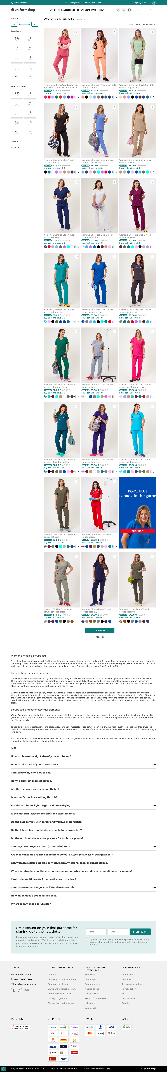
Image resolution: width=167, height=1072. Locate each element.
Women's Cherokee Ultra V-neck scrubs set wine (135, 236)
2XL (17, 68)
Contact (52, 974)
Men (60, 10)
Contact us (127, 974)
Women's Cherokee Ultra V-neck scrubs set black (59, 161)
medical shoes (78, 729)
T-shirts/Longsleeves (95, 998)
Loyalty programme (57, 998)
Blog (124, 993)
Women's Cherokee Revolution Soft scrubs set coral (98, 86)
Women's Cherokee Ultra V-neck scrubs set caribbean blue (59, 460)
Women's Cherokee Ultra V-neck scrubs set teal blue (59, 310)
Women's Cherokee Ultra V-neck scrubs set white (97, 236)
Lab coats (90, 1003)
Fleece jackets (92, 993)
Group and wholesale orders (62, 989)
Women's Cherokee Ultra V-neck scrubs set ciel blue (97, 161)
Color (13, 141)
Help (101, 10)
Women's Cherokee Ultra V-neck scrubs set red (97, 535)
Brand (14, 147)
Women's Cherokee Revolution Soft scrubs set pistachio (136, 86)
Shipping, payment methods (62, 979)
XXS (17, 39)
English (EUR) (139, 3)
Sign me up (140, 932)
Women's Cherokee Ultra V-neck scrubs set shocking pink (135, 385)
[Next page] (108, 637)
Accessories (69, 10)
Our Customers (129, 998)
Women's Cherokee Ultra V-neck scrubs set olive (59, 535)
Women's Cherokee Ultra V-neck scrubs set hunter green (59, 385)
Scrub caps (90, 1008)
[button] (83, 756)
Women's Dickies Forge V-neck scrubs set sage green (59, 610)
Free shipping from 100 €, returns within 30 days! (83, 3)
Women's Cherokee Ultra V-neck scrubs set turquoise (135, 460)
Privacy (88, 1069)
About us (126, 979)
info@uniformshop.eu (25, 984)
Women (53, 10)
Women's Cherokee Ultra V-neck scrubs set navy (59, 236)
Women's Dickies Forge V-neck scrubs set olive (134, 610)
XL (30, 58)
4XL (17, 77)
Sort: (131, 24)
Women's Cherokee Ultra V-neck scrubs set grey (97, 385)
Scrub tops (90, 979)
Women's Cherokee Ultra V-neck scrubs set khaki (135, 161)
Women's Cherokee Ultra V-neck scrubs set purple (97, 460)
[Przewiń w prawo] (77, 97)
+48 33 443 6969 (20, 3)
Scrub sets (90, 974)
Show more (99, 630)
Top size (15, 31)
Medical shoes (92, 989)
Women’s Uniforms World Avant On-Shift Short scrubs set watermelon (61, 86)
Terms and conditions (132, 984)
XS (30, 39)
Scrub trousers (92, 984)
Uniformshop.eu (38, 1069)
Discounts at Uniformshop (61, 1003)
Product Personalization (60, 993)
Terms (97, 1069)
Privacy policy (129, 989)
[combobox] (144, 10)
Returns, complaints (58, 984)
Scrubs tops (103, 698)
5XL (30, 77)
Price (13, 18)
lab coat (129, 727)
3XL (30, 68)
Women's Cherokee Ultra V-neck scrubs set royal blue (97, 310)
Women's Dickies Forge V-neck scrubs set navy (96, 610)
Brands (94, 10)
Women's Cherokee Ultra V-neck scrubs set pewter (135, 310)
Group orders (83, 10)
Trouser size (17, 86)
